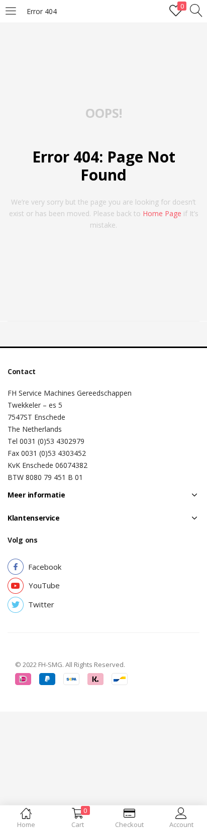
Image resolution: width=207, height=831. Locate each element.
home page (162, 213)
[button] (44, 567)
